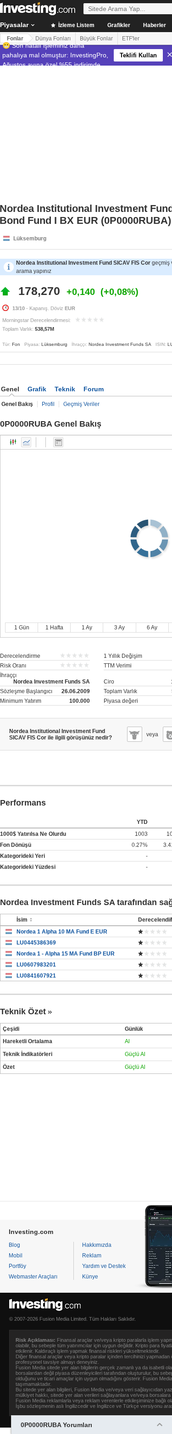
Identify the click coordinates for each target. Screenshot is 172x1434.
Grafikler (118, 25)
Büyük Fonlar (96, 38)
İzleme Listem (75, 25)
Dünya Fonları (53, 38)
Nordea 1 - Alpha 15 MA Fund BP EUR (66, 953)
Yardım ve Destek (104, 1266)
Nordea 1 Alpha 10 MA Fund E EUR (62, 931)
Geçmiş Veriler (81, 404)
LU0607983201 (36, 965)
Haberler (154, 25)
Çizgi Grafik (26, 442)
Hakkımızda (96, 1245)
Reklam (91, 1255)
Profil (48, 404)
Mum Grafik (13, 442)
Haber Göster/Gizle (58, 442)
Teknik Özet (23, 1011)
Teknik (65, 389)
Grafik (37, 389)
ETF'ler (130, 38)
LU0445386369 (36, 942)
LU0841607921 (36, 976)
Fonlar (15, 38)
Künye (90, 1276)
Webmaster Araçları (33, 1276)
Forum (93, 389)
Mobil (15, 1255)
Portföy (17, 1266)
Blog (14, 1245)
